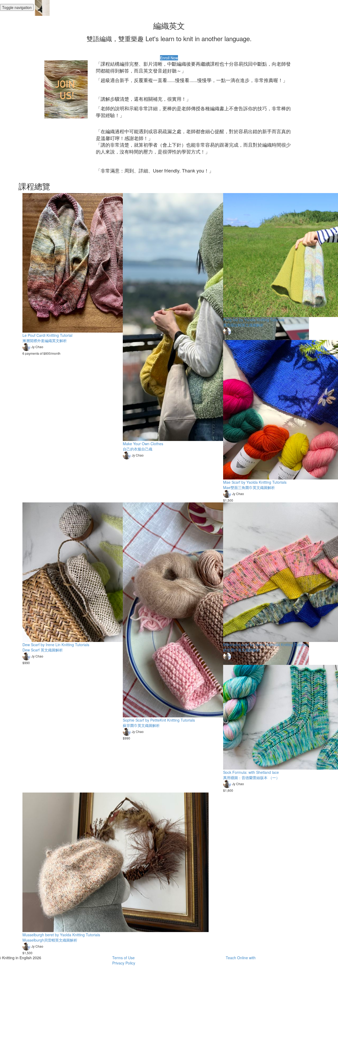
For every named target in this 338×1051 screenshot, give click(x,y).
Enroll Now (169, 57)
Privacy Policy (123, 963)
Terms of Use (123, 957)
